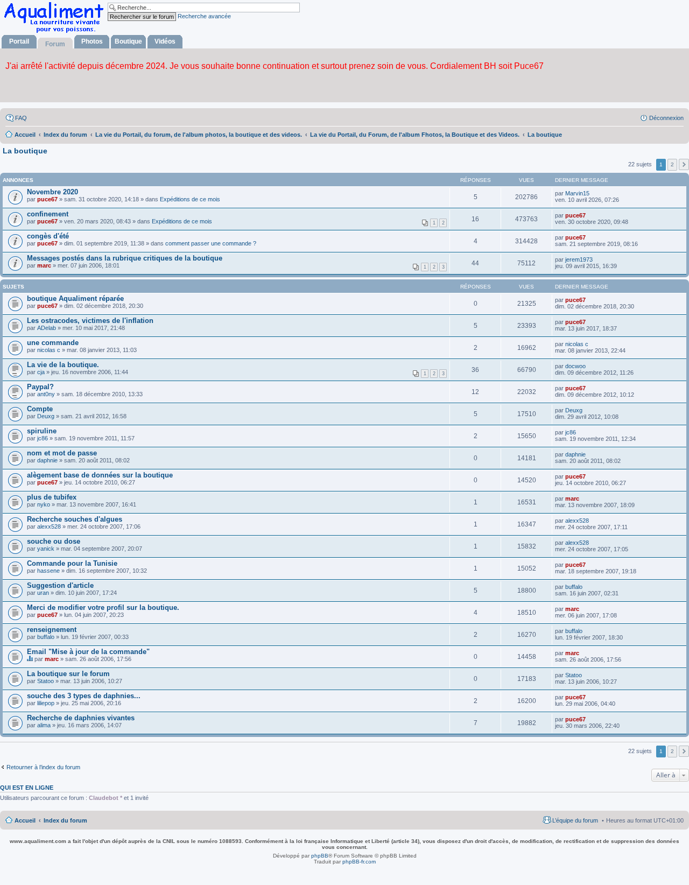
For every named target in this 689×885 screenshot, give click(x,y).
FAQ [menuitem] (21, 118)
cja (41, 372)
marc (44, 265)
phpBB (319, 856)
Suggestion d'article (60, 585)
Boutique (128, 41)
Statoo (45, 681)
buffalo (573, 587)
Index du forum (65, 820)
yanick (45, 548)
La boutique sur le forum (68, 674)
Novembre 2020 (52, 192)
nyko (43, 504)
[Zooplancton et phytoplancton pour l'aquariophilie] (56, 33)
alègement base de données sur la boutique (100, 475)
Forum (55, 44)
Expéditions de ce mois (190, 199)
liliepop (45, 703)
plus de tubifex (51, 497)
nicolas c (48, 350)
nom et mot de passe (62, 453)
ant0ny (46, 394)
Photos (92, 41)
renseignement (51, 630)
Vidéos (164, 41)
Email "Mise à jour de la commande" (88, 652)
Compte (40, 409)
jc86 (42, 438)
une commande (53, 343)
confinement (47, 214)
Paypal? (40, 387)
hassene (48, 570)
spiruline (42, 431)
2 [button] (672, 164)
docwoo (575, 366)
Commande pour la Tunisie (72, 563)
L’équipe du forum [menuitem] (575, 820)
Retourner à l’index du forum (43, 767)
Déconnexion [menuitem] (666, 118)
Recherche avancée (204, 16)
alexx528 (49, 526)
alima (44, 725)
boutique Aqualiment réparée (75, 298)
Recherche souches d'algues (74, 519)
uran (43, 592)
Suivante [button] (684, 164)
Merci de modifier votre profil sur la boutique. (103, 607)
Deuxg (45, 416)
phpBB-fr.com (359, 862)
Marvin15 (577, 193)
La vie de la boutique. (63, 365)
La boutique (25, 150)
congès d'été (48, 236)
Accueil (25, 820)
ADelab (46, 328)
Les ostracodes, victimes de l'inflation (90, 321)
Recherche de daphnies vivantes (81, 718)
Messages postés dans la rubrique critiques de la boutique (124, 258)
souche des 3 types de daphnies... (83, 696)
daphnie (47, 460)
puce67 (47, 199)
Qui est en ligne (26, 787)
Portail (19, 41)
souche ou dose (53, 541)
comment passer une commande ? (210, 243)
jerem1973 (579, 259)
